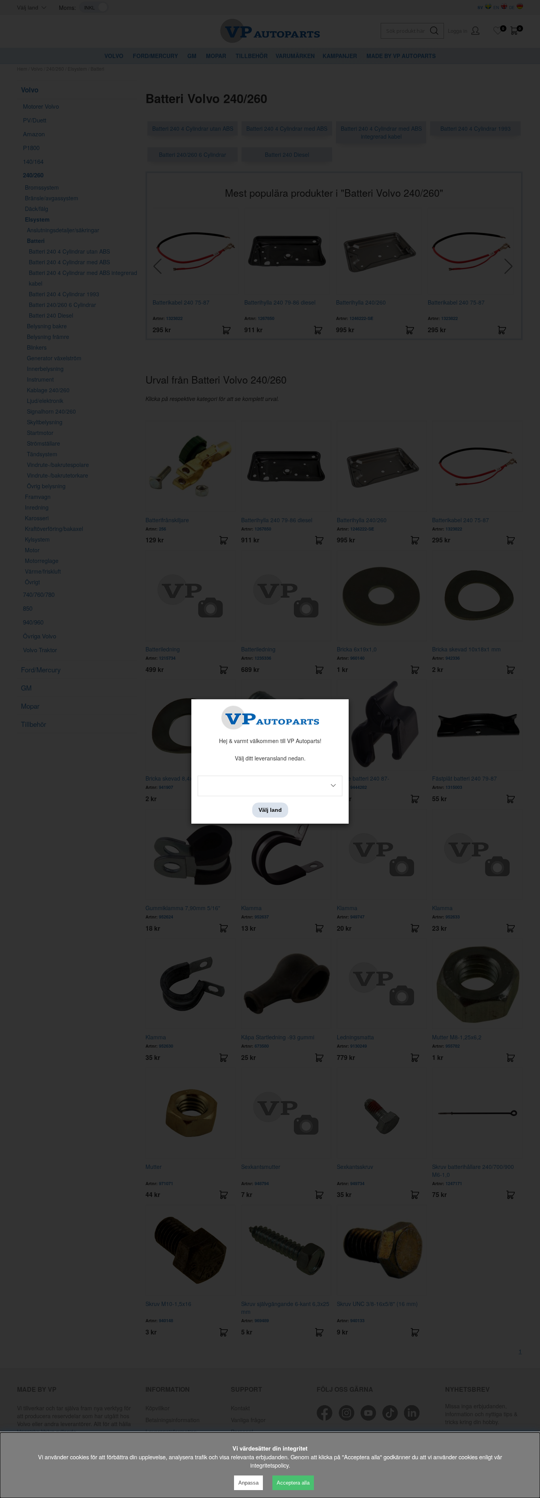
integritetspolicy (269, 1465)
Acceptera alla (293, 1483)
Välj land (270, 810)
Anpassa (248, 1483)
